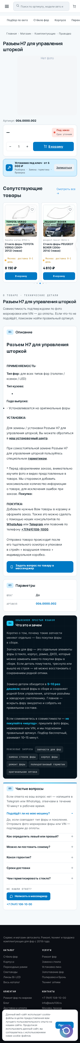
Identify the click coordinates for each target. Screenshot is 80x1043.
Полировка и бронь (54, 977)
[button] (37, 283)
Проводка (65, 33)
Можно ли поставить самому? (28, 847)
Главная (11, 33)
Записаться (64, 167)
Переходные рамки (15, 966)
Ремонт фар (49, 956)
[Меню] (7, 6)
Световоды (10, 972)
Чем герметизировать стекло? (29, 878)
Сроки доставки (18, 868)
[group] (21, 242)
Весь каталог (11, 982)
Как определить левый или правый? (32, 836)
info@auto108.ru (52, 1002)
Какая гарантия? (19, 857)
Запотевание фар (53, 972)
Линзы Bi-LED (12, 977)
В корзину (55, 146)
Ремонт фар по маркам (17, 997)
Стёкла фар (41, 20)
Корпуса (60, 20)
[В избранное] (32, 210)
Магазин (25, 33)
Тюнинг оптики (51, 982)
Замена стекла (51, 961)
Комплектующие (45, 33)
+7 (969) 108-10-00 (19, 904)
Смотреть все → (66, 191)
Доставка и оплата (15, 1008)
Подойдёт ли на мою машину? (28, 813)
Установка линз (51, 966)
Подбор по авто (17, 20)
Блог (6, 1002)
